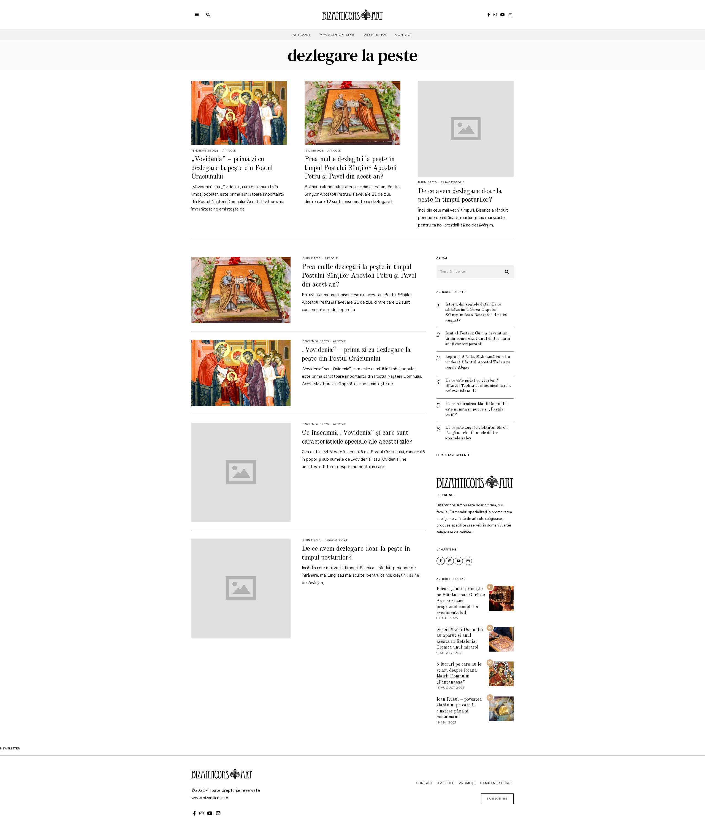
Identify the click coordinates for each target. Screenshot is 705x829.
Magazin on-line (337, 34)
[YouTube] (502, 14)
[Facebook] (488, 14)
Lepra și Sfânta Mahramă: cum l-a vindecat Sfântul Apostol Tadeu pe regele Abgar (478, 362)
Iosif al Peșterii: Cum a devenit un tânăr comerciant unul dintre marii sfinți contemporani (477, 338)
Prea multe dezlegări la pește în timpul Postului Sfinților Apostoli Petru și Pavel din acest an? (351, 168)
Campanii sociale (497, 783)
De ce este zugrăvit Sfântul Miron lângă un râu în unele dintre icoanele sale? (476, 433)
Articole (302, 34)
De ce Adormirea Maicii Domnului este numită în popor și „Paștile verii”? (476, 409)
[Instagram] (495, 14)
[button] (507, 272)
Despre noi (375, 34)
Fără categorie (452, 182)
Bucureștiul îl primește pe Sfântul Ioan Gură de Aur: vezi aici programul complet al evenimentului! (460, 601)
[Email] (510, 14)
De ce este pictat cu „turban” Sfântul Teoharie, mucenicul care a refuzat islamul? (478, 386)
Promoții (467, 783)
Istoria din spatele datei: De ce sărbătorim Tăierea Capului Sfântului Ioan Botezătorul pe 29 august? (476, 313)
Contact (403, 34)
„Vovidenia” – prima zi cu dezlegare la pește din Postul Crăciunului (232, 168)
